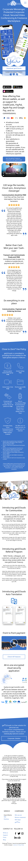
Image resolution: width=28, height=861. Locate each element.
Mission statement (20, 817)
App (5, 817)
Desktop (6, 819)
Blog (14, 374)
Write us (5, 833)
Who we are (18, 815)
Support (14, 377)
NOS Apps (18, 820)
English (15, 380)
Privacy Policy (21, 845)
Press (14, 372)
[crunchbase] (19, 838)
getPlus (17, 822)
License (15, 845)
